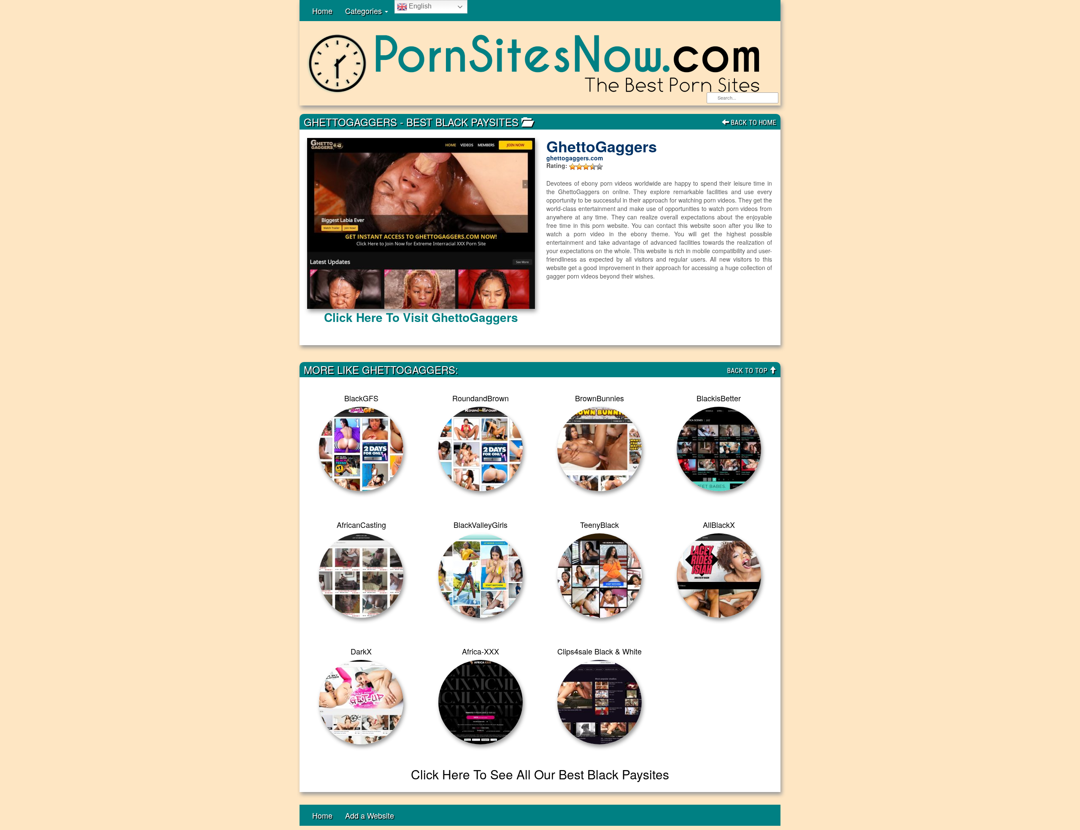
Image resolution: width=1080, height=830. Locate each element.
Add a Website (369, 815)
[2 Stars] (579, 166)
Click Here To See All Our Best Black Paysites (540, 774)
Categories (364, 10)
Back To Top (748, 370)
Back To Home (752, 122)
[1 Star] (572, 166)
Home (322, 10)
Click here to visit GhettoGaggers (421, 317)
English (419, 6)
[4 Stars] (592, 166)
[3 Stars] (586, 166)
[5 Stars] (599, 166)
